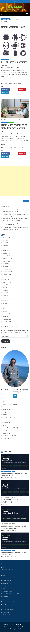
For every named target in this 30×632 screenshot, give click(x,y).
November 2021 (7, 306)
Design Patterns (7, 406)
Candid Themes (19, 629)
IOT (7, 83)
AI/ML (4, 401)
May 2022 (5, 290)
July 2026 (5, 240)
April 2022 (5, 292)
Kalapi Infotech (15, 7)
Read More (3, 80)
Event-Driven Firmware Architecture (12, 420)
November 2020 (7, 321)
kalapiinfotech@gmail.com (8, 570)
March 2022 (6, 295)
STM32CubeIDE (7, 441)
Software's (11, 121)
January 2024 (6, 277)
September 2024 (7, 271)
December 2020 (7, 319)
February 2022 (7, 298)
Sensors (10, 83)
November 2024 (7, 269)
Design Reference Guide (16, 119)
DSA (4, 414)
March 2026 (6, 248)
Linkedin (5, 92)
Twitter (14, 89)
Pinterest (22, 89)
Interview (5, 422)
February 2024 (7, 274)
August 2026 (6, 237)
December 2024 (7, 266)
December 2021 (7, 303)
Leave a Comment (17, 83)
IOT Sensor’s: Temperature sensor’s (14, 63)
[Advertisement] (15, 181)
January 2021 (6, 316)
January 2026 (6, 250)
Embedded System (5, 59)
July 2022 (5, 285)
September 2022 (7, 282)
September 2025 (7, 258)
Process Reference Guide (9, 428)
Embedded (4, 83)
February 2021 (7, 314)
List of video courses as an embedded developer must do (14, 128)
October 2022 (6, 279)
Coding (3, 147)
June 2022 (5, 287)
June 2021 (5, 311)
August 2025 (6, 261)
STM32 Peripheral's (8, 435)
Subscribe (5, 341)
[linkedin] (15, 396)
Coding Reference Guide (6, 119)
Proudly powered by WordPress (13, 626)
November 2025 (7, 253)
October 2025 (6, 256)
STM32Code (6, 438)
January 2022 (6, 300)
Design (6, 147)
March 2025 (6, 263)
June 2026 (5, 242)
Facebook (6, 89)
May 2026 (5, 245)
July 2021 (5, 308)
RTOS (4, 430)
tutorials (15, 147)
